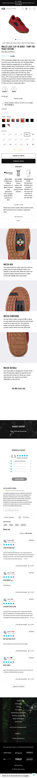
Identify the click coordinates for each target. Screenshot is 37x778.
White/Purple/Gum (8, 125)
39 (21, 134)
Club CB (20, 4)
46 (16, 144)
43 (21, 139)
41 (4, 139)
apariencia (23, 525)
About (18, 700)
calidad (16, 525)
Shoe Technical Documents (18, 431)
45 (10, 144)
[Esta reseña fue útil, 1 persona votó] (28, 679)
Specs (18, 220)
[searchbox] (10, 517)
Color (6, 117)
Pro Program (18, 709)
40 (33, 134)
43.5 (27, 139)
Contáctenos (18, 703)
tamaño (11, 525)
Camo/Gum (8, 120)
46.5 (21, 144)
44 (33, 139)
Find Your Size (18, 216)
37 (4, 134)
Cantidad (4, 109)
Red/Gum (22, 120)
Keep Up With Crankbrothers (18, 727)
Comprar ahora (18, 161)
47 (27, 144)
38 (16, 134)
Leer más (26, 558)
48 (33, 144)
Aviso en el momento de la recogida (15, 776)
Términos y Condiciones (18, 715)
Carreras (18, 706)
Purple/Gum (13, 120)
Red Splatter (32, 120)
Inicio (3, 43)
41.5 (10, 139)
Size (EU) (4, 131)
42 (16, 139)
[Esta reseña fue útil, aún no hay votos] (28, 566)
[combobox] (26, 533)
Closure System (18, 204)
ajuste (5, 525)
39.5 (27, 134)
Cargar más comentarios (18, 686)
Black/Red (3, 120)
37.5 (10, 134)
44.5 (4, 144)
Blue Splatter (27, 120)
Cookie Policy (18, 721)
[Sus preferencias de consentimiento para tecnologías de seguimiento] (34, 775)
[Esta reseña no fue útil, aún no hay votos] (32, 566)
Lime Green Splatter (3, 125)
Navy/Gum (18, 120)
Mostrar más (6, 529)
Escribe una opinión (19, 479)
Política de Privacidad (18, 718)
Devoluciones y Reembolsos (18, 712)
